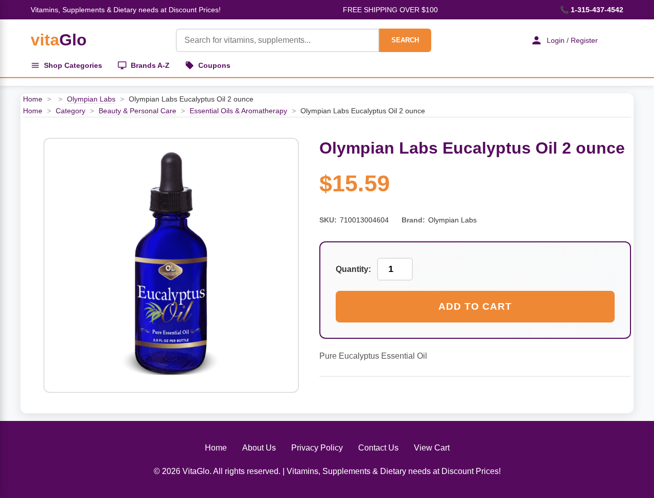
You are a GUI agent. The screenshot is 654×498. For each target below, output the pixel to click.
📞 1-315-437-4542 (591, 10)
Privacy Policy (317, 447)
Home (32, 99)
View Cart (432, 447)
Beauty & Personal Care (137, 111)
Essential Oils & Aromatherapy (238, 111)
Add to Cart (475, 306)
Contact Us (378, 447)
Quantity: (353, 269)
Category (70, 111)
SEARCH (405, 40)
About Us (259, 447)
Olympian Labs (91, 99)
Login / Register (572, 40)
